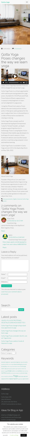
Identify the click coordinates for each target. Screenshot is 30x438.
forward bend (14, 366)
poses (4, 201)
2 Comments (18, 48)
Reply (3, 231)
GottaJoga (23, 366)
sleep (26, 373)
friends (18, 366)
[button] (15, 76)
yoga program (13, 379)
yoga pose (25, 376)
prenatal (22, 373)
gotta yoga (15, 368)
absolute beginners (6, 362)
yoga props (20, 378)
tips (8, 376)
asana (14, 362)
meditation (19, 371)
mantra (13, 371)
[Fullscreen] (26, 82)
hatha (23, 368)
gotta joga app (10, 368)
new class (26, 371)
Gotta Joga (5, 2)
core (7, 364)
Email (3, 278)
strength (5, 376)
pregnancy (18, 373)
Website (4, 282)
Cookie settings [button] (14, 435)
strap (2, 376)
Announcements (7, 199)
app (12, 362)
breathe (25, 362)
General (19, 199)
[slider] (13, 82)
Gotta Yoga (25, 199)
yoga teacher (25, 378)
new (23, 371)
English (15, 199)
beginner (18, 362)
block (22, 362)
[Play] (3, 82)
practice (8, 373)
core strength (11, 364)
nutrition (4, 373)
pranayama (13, 373)
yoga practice (5, 378)
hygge (6, 371)
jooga (9, 371)
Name (3, 274)
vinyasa (11, 376)
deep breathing (17, 364)
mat (16, 371)
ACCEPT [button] (24, 435)
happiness (19, 368)
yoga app (20, 376)
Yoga (15, 375)
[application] (15, 76)
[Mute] (24, 82)
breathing (3, 364)
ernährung (9, 366)
